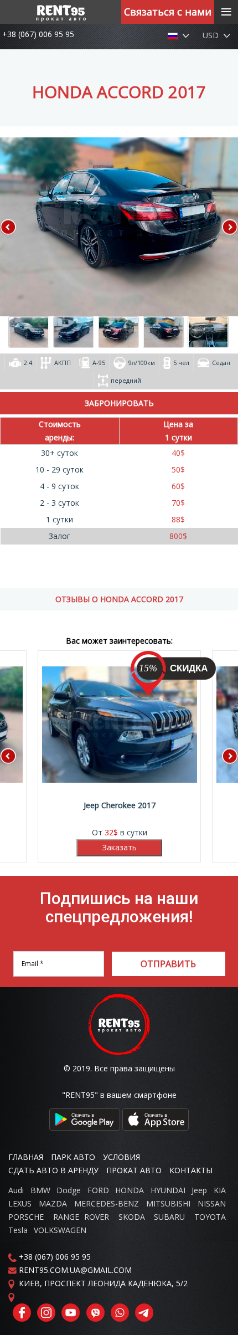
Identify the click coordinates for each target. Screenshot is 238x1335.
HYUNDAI (168, 1190)
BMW (40, 1190)
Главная (25, 1157)
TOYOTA (210, 1216)
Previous (16, 227)
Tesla (18, 1230)
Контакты (191, 1170)
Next (221, 227)
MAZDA (53, 1203)
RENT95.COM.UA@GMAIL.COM (75, 1270)
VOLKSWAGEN (60, 1230)
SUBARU (169, 1216)
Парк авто (73, 1157)
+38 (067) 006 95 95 (38, 34)
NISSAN (212, 1203)
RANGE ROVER (81, 1216)
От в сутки (121, 750)
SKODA (131, 1216)
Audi (16, 1190)
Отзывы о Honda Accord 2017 (119, 599)
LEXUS (20, 1203)
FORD (98, 1190)
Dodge (70, 1190)
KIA (220, 1190)
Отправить (168, 964)
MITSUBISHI (168, 1203)
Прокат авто (134, 1170)
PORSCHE (26, 1216)
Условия (121, 1157)
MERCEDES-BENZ (106, 1203)
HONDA (129, 1190)
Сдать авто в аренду (53, 1170)
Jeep (199, 1190)
